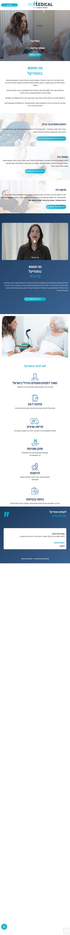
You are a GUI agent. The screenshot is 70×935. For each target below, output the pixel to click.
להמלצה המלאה (59, 542)
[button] (21, 558)
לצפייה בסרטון (35, 55)
